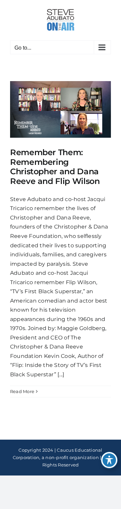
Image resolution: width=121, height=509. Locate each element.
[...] (60, 374)
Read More (22, 391)
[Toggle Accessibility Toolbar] (109, 460)
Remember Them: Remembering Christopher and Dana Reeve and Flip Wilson (54, 166)
